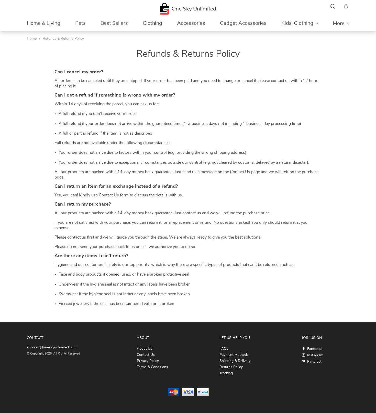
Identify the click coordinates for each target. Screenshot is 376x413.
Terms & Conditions (152, 367)
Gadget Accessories (243, 23)
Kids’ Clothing (297, 23)
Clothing (152, 23)
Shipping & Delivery (234, 361)
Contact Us (146, 355)
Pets (80, 23)
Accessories (191, 23)
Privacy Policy (148, 361)
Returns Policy (231, 367)
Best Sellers (114, 23)
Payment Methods (234, 355)
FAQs (223, 348)
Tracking (226, 373)
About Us (144, 348)
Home (32, 38)
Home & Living (43, 23)
